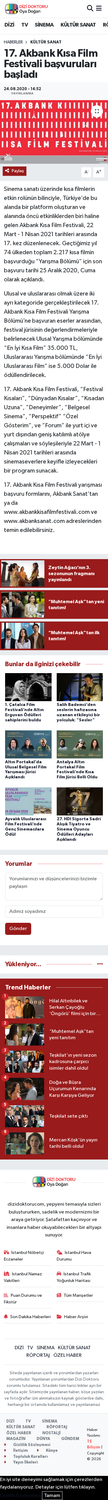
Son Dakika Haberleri (30, 1317)
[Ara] (90, 8)
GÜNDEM (70, 1439)
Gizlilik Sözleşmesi (31, 1445)
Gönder (18, 928)
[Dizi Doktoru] (26, 8)
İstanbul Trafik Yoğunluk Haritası (74, 1277)
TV (24, 25)
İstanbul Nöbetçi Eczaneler (24, 1255)
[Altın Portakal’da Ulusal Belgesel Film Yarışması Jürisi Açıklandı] (28, 744)
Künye (51, 1451)
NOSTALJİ (51, 1433)
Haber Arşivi (76, 1317)
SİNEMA (44, 25)
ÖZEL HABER (67, 1355)
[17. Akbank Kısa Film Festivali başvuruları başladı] (54, 132)
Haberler (13, 42)
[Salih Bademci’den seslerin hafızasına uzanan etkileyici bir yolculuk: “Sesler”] (80, 687)
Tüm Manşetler (78, 1295)
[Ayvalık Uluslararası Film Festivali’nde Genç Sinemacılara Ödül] (28, 801)
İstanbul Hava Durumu (74, 1255)
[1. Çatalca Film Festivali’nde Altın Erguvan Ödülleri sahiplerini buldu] (28, 687)
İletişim (20, 1451)
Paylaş (18, 171)
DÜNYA (43, 1439)
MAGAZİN (16, 1439)
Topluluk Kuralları (30, 1457)
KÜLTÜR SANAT (78, 25)
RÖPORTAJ (38, 1355)
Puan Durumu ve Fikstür (23, 1298)
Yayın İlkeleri (25, 1462)
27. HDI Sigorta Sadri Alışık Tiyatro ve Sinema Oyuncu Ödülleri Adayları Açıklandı (79, 829)
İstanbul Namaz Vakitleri (23, 1277)
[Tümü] (100, 964)
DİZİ (9, 25)
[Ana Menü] (99, 8)
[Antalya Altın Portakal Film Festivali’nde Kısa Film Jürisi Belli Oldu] (80, 744)
